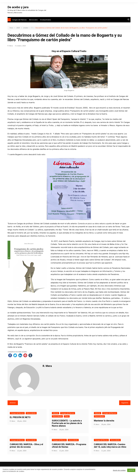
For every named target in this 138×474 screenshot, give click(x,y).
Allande (55, 413)
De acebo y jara (18, 7)
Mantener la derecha (104, 420)
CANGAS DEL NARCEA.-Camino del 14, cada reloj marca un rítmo (110, 445)
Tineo (67, 416)
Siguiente (124, 403)
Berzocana (33, 20)
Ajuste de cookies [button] (119, 470)
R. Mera (10, 46)
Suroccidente (31, 413)
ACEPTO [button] (131, 470)
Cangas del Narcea (19, 20)
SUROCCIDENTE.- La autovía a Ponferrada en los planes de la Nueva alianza (67, 423)
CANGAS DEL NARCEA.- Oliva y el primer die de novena (26, 445)
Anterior (13, 403)
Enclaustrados (45, 20)
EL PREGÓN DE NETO (20, 417)
